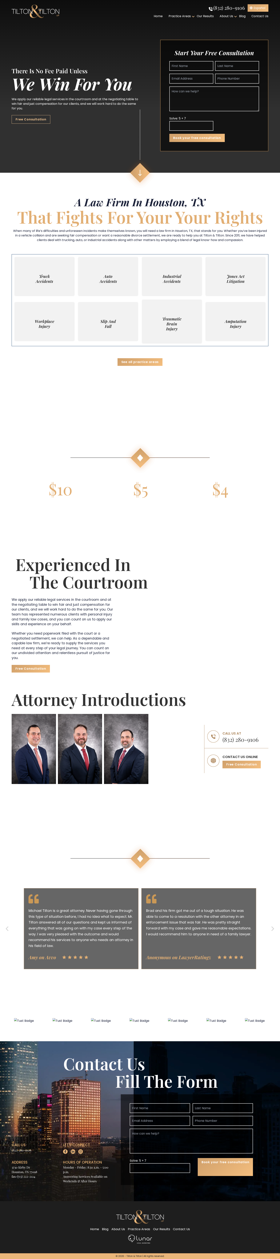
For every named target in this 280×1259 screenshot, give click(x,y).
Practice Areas (180, 16)
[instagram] (80, 1151)
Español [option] (259, 8)
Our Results (205, 16)
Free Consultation (31, 119)
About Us (226, 16)
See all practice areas (140, 362)
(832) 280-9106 (229, 8)
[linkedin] (73, 1151)
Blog (242, 16)
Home (158, 16)
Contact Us (259, 16)
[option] (258, 7)
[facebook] (65, 1151)
